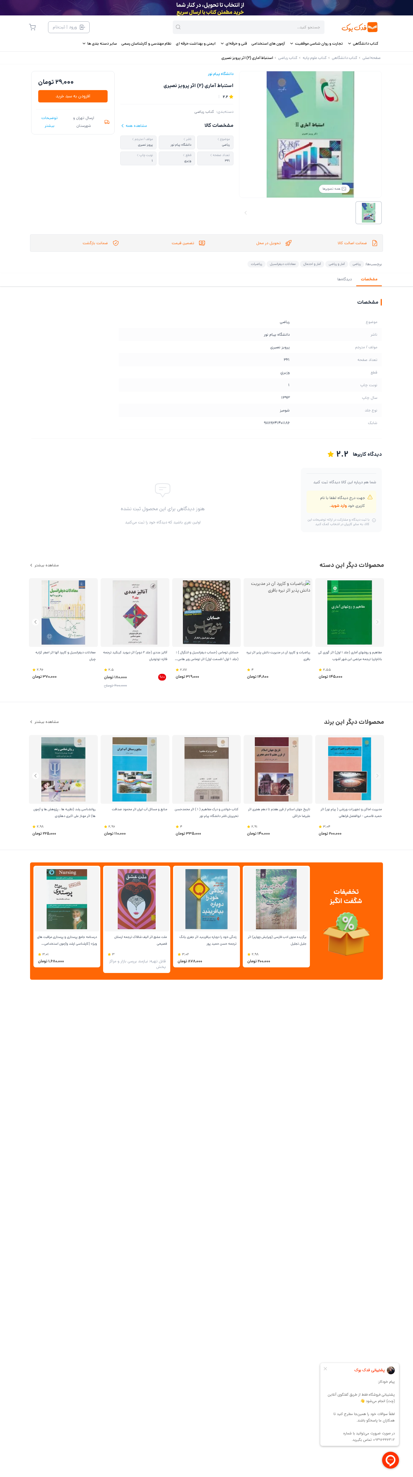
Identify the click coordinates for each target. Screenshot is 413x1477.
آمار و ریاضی (337, 264)
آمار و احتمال (312, 264)
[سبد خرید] (32, 27)
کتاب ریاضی (204, 112)
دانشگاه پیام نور (220, 74)
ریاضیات (256, 264)
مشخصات (369, 279)
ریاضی (357, 264)
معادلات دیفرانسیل (283, 264)
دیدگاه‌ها (344, 279)
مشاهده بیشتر (47, 565)
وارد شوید (339, 506)
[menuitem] (362, 43)
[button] (35, 622)
